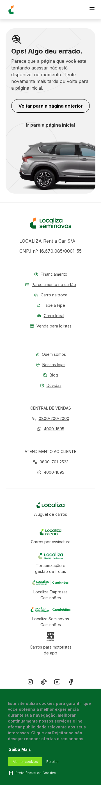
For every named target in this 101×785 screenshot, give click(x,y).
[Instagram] (30, 683)
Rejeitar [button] (52, 762)
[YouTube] (57, 683)
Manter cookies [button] (25, 762)
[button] (50, 429)
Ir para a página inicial (50, 125)
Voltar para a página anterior (51, 106)
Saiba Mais (20, 749)
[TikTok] (43, 683)
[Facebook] (70, 683)
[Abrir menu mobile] (92, 10)
